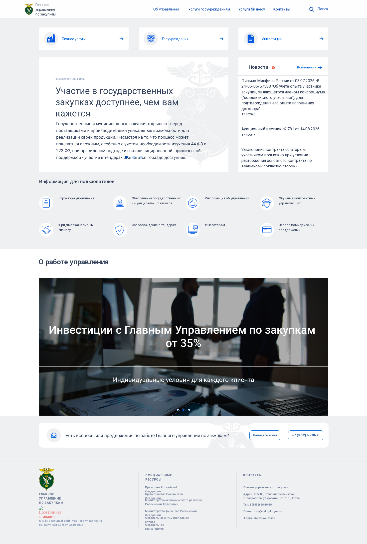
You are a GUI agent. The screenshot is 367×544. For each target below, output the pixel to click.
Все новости (306, 67)
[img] (312, 9)
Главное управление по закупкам (45, 9)
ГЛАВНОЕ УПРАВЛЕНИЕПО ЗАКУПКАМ (51, 499)
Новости (258, 67)
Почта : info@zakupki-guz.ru (262, 511)
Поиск (322, 9)
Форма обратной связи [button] (259, 518)
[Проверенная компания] (50, 508)
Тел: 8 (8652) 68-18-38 (257, 504)
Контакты (281, 9)
